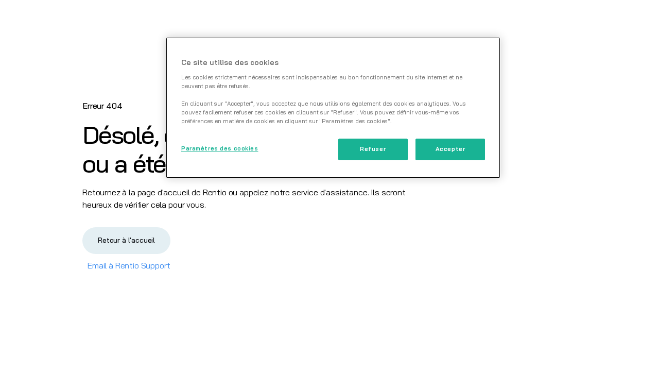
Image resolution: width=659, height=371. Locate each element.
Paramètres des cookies (219, 148)
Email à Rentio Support (129, 265)
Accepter (450, 149)
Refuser (373, 149)
